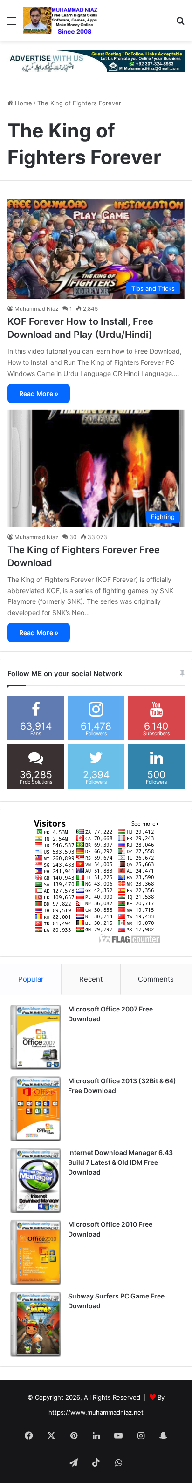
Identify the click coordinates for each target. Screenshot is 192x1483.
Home (22, 103)
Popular (31, 979)
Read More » (38, 393)
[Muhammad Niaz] (60, 20)
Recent (91, 979)
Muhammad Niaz (36, 308)
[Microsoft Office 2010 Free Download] (35, 1252)
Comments (156, 979)
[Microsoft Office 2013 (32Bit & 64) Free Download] (35, 1108)
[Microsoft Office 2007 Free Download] (35, 1037)
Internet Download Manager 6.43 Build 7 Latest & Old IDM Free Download (120, 1162)
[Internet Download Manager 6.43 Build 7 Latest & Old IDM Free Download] (35, 1180)
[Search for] (180, 24)
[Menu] (11, 24)
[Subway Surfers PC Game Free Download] (35, 1324)
